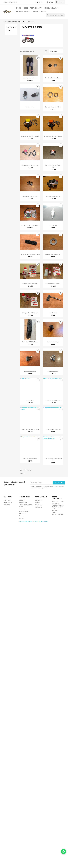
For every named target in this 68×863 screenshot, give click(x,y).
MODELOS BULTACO (51, 8)
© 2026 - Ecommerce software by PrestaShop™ (34, 521)
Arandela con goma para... (53, 78)
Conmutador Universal (53, 196)
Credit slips (38, 505)
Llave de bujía (53, 313)
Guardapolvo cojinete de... (53, 254)
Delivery (21, 500)
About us (22, 509)
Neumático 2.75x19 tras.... (30, 342)
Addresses (38, 507)
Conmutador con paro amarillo (30, 136)
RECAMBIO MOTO (36, 8)
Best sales (6, 505)
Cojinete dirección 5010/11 (53, 107)
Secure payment (24, 511)
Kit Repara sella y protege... (53, 283)
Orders (37, 502)
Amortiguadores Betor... (30, 78)
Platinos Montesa (53, 371)
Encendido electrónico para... (30, 225)
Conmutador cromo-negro (30, 196)
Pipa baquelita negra (53, 342)
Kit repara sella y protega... (30, 283)
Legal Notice (23, 502)
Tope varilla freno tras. (30, 458)
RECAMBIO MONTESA (23, 12)
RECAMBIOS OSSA (39, 12)
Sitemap (21, 516)
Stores (21, 518)
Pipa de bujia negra (30, 371)
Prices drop (6, 500)
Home (18, 8)
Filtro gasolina (53, 225)
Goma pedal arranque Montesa (30, 254)
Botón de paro (30, 107)
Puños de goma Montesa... (53, 400)
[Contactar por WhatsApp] (63, 851)
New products (7, 502)
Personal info (39, 500)
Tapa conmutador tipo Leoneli (30, 429)
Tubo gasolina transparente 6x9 (53, 459)
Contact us (22, 513)
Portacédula (30, 400)
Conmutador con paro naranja (53, 136)
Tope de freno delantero (53, 429)
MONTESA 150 (12, 28)
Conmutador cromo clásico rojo (53, 166)
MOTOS (25, 8)
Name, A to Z (56, 51)
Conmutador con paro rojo (30, 165)
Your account (41, 497)
